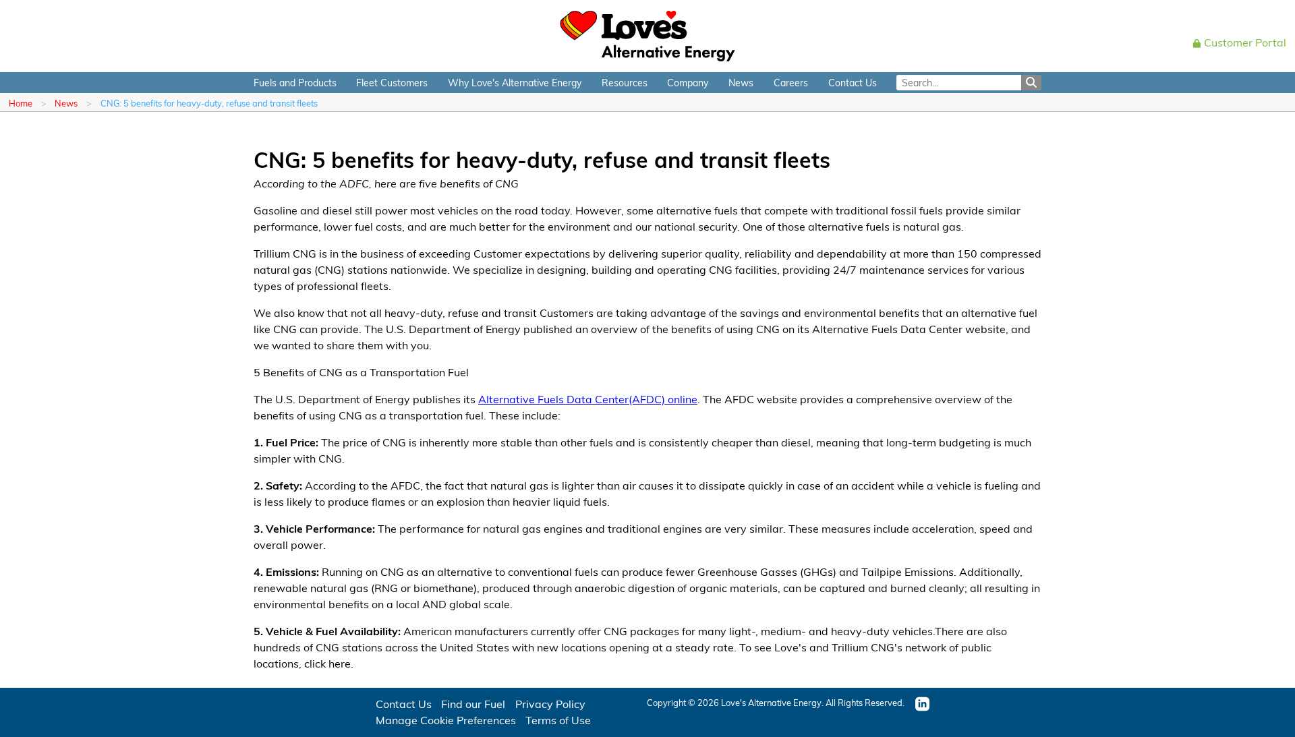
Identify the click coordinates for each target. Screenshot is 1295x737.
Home (20, 103)
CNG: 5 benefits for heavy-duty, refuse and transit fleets (209, 103)
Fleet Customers (392, 82)
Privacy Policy (550, 704)
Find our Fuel (473, 704)
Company (687, 82)
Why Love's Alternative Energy (514, 82)
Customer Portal (1245, 42)
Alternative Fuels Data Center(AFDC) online (587, 399)
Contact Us (852, 82)
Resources (625, 82)
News (740, 82)
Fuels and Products (295, 82)
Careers (791, 82)
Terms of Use (558, 720)
